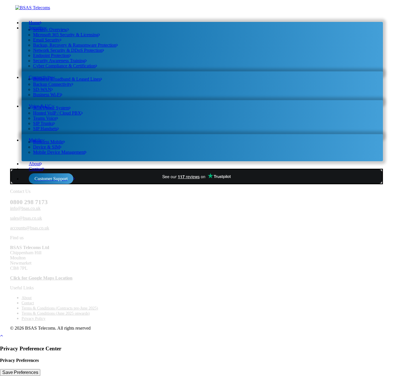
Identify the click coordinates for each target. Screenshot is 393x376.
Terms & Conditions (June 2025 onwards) (56, 313)
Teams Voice (44, 118)
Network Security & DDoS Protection (67, 50)
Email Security (46, 39)
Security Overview (50, 29)
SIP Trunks (43, 123)
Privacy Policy (33, 318)
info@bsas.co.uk (25, 208)
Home (34, 22)
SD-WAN (42, 89)
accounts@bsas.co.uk (29, 227)
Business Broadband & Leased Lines (66, 79)
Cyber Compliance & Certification (64, 65)
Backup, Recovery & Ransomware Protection (74, 45)
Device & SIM (46, 147)
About (34, 163)
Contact (36, 168)
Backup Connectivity (52, 84)
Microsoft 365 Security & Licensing (65, 34)
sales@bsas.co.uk (26, 218)
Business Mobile (48, 141)
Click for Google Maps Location (41, 278)
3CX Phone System (51, 107)
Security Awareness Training (59, 60)
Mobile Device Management (59, 152)
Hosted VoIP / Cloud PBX (57, 113)
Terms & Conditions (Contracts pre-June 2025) (60, 308)
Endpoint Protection (51, 55)
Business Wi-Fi (47, 94)
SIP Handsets (45, 128)
